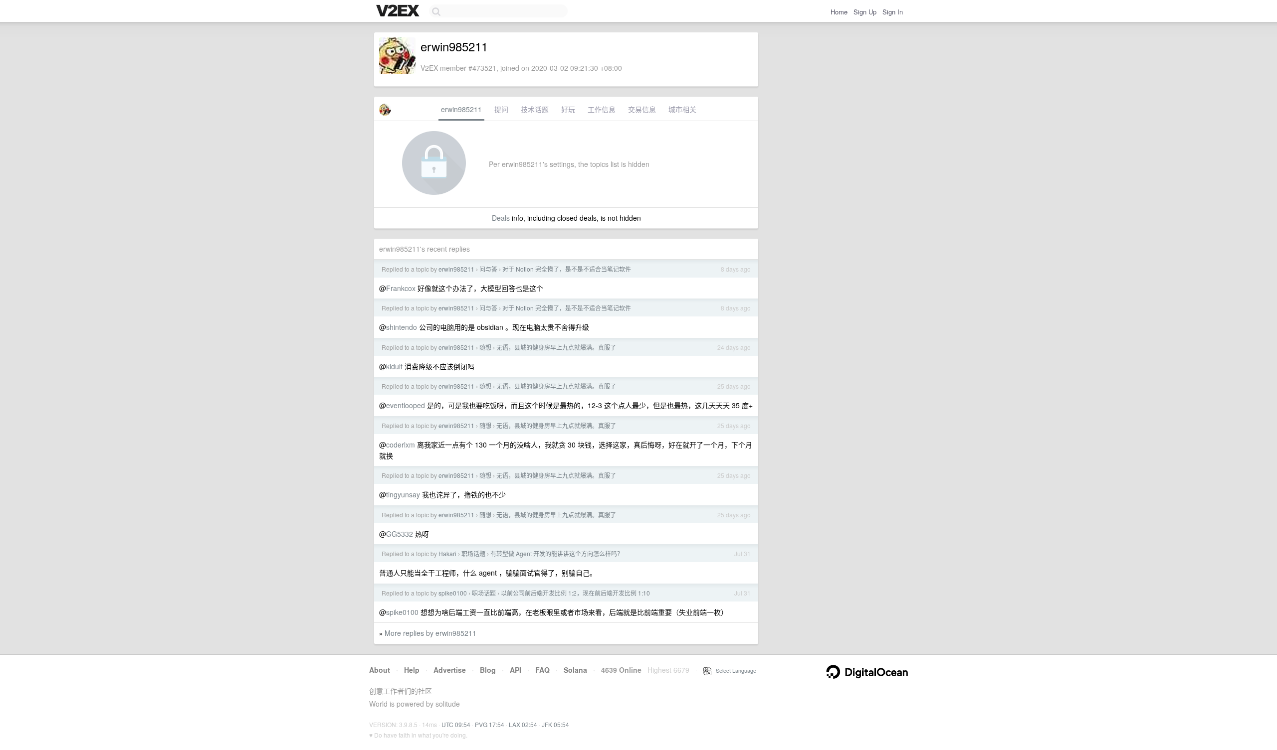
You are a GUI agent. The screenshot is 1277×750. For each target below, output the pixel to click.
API (515, 670)
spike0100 (452, 593)
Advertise (449, 670)
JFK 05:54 (555, 724)
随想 (485, 347)
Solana (575, 670)
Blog (488, 670)
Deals (501, 218)
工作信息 (602, 109)
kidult (394, 366)
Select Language (733, 670)
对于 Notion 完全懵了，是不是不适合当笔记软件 (566, 269)
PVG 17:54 (489, 724)
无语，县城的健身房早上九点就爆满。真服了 (556, 347)
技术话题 (535, 109)
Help (412, 670)
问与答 (488, 269)
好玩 (568, 109)
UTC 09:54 (455, 724)
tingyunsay (403, 494)
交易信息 (642, 109)
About (379, 670)
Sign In (892, 11)
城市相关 (682, 109)
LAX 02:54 (523, 724)
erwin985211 (461, 109)
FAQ (542, 670)
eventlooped (405, 405)
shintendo (401, 327)
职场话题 (473, 553)
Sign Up (864, 11)
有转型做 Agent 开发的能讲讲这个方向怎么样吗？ (556, 553)
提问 (501, 109)
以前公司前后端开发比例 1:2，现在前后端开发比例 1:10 (575, 593)
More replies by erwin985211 (430, 633)
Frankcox (401, 288)
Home (839, 11)
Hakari (447, 553)
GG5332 (399, 534)
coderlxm (400, 445)
